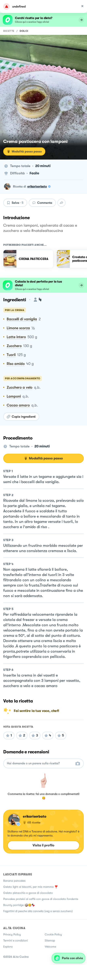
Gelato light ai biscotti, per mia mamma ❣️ (30, 886)
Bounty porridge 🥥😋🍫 (19, 905)
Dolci (24, 30)
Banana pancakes (14, 880)
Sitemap (50, 940)
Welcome (50, 946)
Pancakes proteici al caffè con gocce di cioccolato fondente (40, 899)
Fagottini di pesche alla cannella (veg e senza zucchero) (38, 911)
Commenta (44, 203)
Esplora (8, 946)
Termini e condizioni (15, 940)
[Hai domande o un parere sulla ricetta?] (40, 763)
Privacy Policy (12, 934)
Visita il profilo (43, 845)
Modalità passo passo (27, 151)
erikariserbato (37, 186)
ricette (8, 30)
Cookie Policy (53, 934)
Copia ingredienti (24, 416)
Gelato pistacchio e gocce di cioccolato (28, 892)
